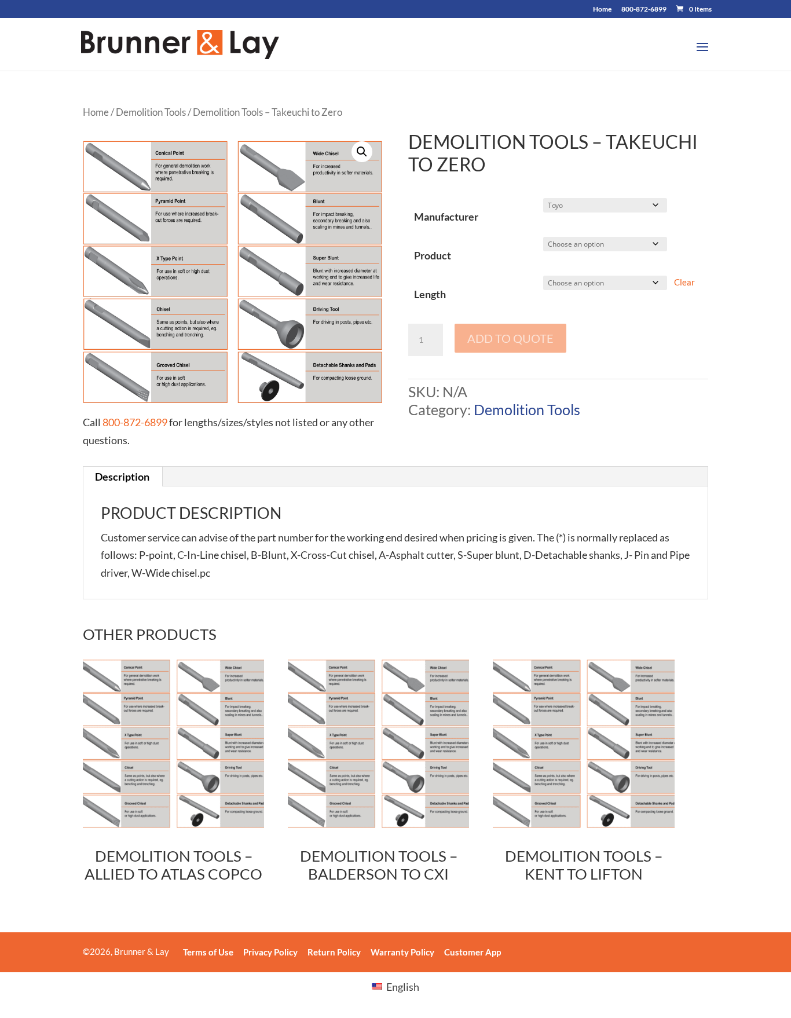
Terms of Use (208, 952)
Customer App (472, 952)
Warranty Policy (402, 952)
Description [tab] (122, 476)
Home (602, 9)
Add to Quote (510, 338)
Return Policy (334, 952)
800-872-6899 (644, 9)
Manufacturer (446, 216)
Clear (684, 282)
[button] (361, 151)
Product (432, 255)
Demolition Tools (151, 112)
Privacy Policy (270, 952)
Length (430, 294)
